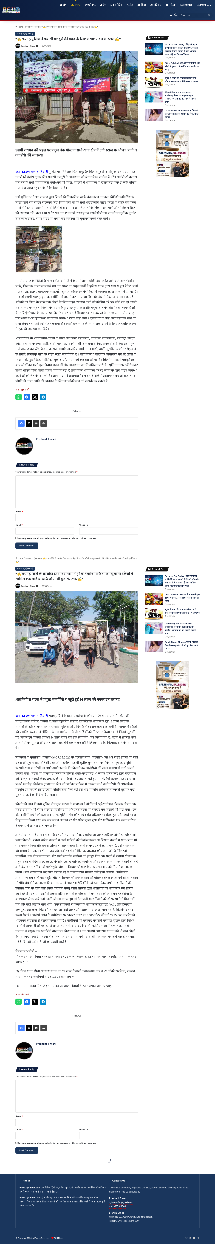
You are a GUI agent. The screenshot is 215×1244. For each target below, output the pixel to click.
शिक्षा (143, 5)
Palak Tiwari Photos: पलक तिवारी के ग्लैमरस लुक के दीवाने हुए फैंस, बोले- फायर (182, 114)
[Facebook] (21, 423)
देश (104, 5)
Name (19, 511)
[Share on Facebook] (27, 397)
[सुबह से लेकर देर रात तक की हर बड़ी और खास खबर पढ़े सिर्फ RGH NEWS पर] (154, 82)
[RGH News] (11, 10)
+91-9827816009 (117, 1206)
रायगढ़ (77, 5)
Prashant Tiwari (28, 46)
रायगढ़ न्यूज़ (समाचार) (33, 27)
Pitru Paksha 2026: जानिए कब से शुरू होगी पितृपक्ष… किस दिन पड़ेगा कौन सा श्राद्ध (182, 66)
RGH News (58, 1238)
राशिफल (157, 5)
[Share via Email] (36, 423)
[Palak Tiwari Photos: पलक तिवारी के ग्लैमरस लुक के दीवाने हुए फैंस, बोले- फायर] (154, 115)
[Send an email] (37, 46)
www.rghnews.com (30, 1188)
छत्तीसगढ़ (91, 5)
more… (204, 5)
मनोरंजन (172, 5)
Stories (187, 5)
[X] (29, 423)
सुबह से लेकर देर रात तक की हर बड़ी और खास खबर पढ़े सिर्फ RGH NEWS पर (182, 80)
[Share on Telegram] (43, 397)
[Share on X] (35, 397)
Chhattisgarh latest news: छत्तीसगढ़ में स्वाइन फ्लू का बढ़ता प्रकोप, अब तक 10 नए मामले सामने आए (180, 97)
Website (83, 525)
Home (20, 27)
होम (64, 5)
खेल (131, 5)
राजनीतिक (117, 5)
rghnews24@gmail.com (121, 1202)
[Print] (43, 423)
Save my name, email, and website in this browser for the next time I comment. (58, 538)
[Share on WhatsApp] (18, 397)
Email (19, 525)
